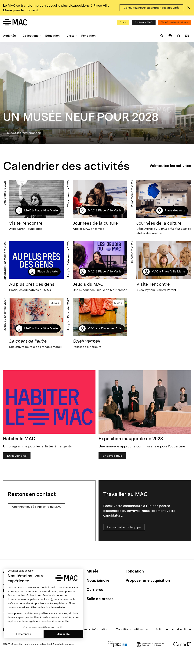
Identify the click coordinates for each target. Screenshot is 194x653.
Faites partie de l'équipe (124, 527)
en (187, 35)
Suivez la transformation (24, 133)
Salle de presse (100, 599)
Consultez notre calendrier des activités (151, 7)
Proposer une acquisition (148, 580)
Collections (30, 35)
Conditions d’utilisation (132, 629)
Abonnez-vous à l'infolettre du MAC (36, 506)
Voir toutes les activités (170, 165)
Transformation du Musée (174, 22)
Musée (92, 571)
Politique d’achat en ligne (173, 629)
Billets (123, 22)
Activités (9, 35)
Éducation (52, 35)
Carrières (95, 589)
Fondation (88, 35)
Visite (70, 35)
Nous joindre (98, 580)
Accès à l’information (93, 629)
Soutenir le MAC (144, 22)
